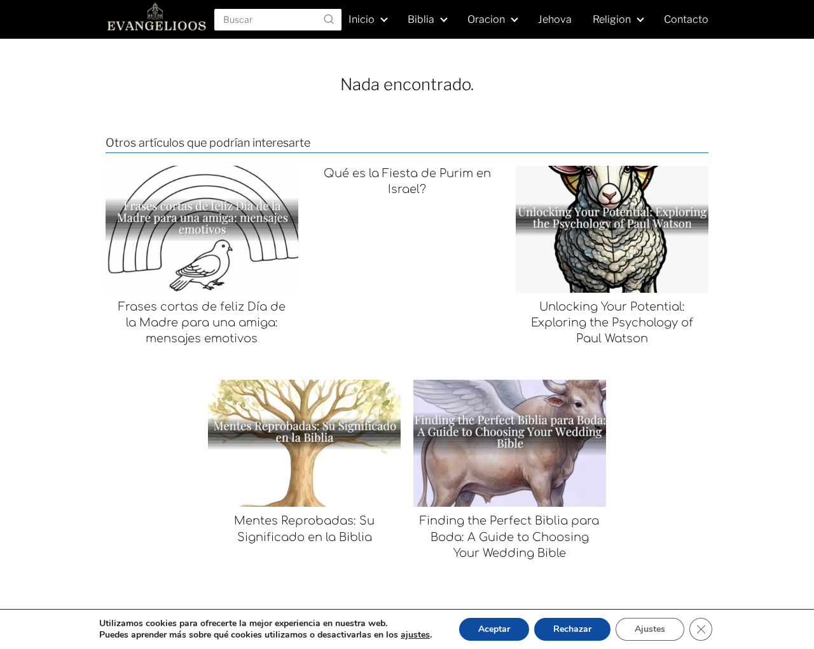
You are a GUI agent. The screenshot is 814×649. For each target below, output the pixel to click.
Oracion (486, 19)
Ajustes (650, 629)
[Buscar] (328, 19)
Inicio (361, 19)
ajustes (415, 635)
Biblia (421, 19)
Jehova (555, 19)
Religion (612, 19)
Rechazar (572, 629)
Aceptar (494, 629)
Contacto (686, 19)
